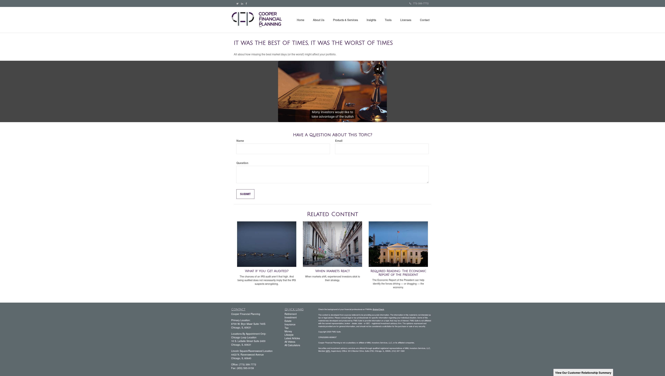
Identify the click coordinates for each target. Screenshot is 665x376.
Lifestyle (289, 334)
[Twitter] (237, 3)
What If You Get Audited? (267, 271)
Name (240, 141)
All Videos (290, 341)
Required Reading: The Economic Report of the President (398, 272)
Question (242, 163)
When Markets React (332, 271)
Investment (291, 317)
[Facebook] (246, 3)
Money (288, 331)
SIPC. (328, 350)
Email (338, 141)
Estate (288, 321)
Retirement (291, 314)
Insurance (290, 324)
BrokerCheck (378, 309)
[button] (319, 20)
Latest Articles (292, 338)
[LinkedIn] (242, 3)
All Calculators (292, 345)
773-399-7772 (421, 3)
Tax (287, 327)
